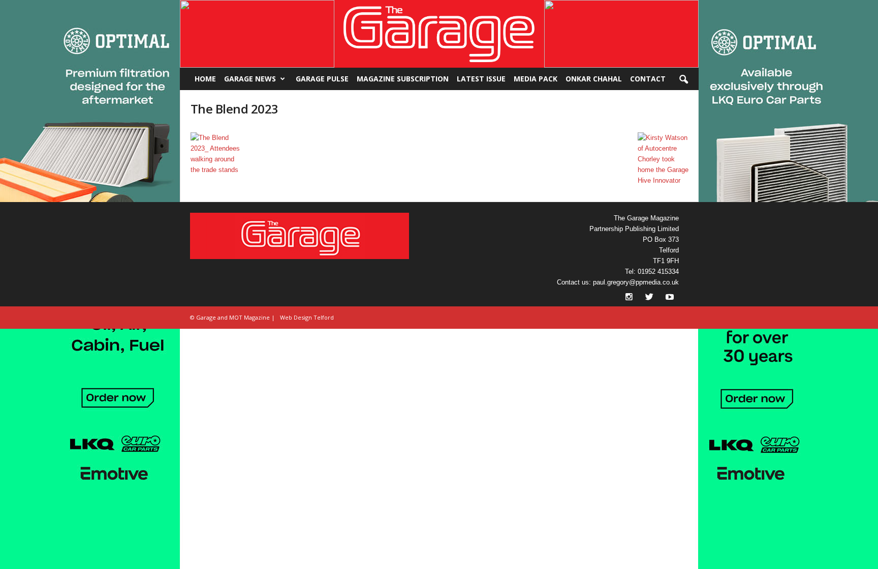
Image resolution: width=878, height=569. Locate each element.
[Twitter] (650, 298)
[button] (257, 34)
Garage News (250, 78)
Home (205, 78)
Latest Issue (481, 78)
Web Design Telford (307, 317)
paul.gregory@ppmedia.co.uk (636, 282)
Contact (648, 78)
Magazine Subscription (403, 78)
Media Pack (535, 78)
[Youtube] (670, 298)
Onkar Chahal (594, 78)
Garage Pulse (322, 78)
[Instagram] (630, 298)
